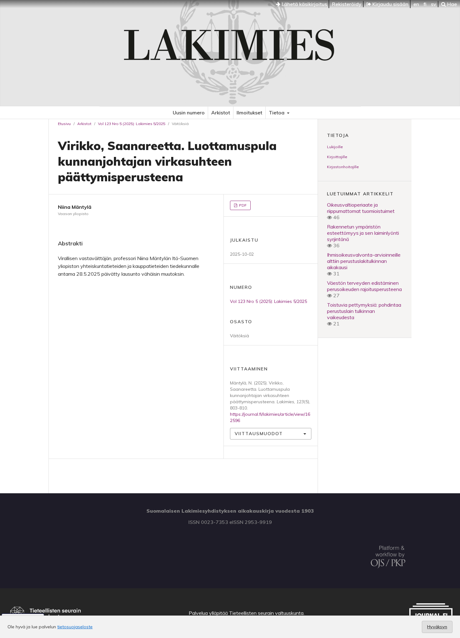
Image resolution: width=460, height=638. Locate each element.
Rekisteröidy (346, 4)
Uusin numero (189, 112)
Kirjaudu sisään (389, 4)
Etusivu (64, 123)
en (416, 4)
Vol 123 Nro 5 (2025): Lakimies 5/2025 (131, 123)
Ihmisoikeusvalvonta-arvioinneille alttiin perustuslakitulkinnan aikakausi (364, 261)
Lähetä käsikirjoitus (303, 4)
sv (433, 4)
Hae (451, 4)
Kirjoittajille (337, 156)
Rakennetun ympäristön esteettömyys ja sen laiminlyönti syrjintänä (363, 233)
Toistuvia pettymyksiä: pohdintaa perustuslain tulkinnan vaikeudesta (364, 311)
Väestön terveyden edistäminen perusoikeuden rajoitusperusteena (364, 286)
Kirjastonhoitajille (343, 166)
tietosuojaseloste (75, 627)
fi (425, 4)
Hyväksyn (437, 627)
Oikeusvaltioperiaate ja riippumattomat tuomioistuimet (361, 208)
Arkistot (220, 112)
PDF (242, 205)
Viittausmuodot (259, 433)
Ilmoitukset (249, 112)
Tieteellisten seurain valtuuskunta (266, 613)
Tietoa (277, 112)
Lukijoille (335, 146)
